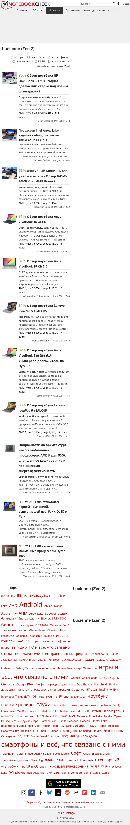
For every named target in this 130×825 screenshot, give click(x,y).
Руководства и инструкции (52, 689)
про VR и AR (29, 766)
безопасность (113, 730)
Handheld (100, 684)
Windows (17, 772)
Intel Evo (112, 689)
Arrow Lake (36, 613)
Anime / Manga (53, 606)
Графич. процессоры (51, 684)
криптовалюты (44, 641)
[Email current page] (102, 792)
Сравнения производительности (87, 10)
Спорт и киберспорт (96, 753)
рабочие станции (39, 772)
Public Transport (68, 721)
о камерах (25, 625)
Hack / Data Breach (80, 684)
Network (82, 716)
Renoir (46, 726)
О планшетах (23, 61)
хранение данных (14, 760)
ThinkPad (71, 760)
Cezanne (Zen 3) (60, 625)
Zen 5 (96, 772)
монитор (8, 716)
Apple (5, 613)
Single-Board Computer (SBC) (49, 736)
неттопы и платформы (107, 711)
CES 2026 (41, 625)
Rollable (26, 731)
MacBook (22, 711)
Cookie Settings (65, 813)
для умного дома (83, 736)
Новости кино (26, 716)
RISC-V (92, 726)
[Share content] (23, 792)
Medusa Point (49, 711)
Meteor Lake (67, 711)
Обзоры (37, 10)
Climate (51, 630)
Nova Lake (95, 716)
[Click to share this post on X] (58, 792)
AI (54, 595)
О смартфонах (59, 57)
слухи (43, 704)
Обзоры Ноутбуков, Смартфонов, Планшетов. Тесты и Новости (58, 802)
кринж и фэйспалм (32, 659)
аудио (62, 613)
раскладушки (71, 659)
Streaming (36, 760)
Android (30, 604)
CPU (28, 641)
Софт (76, 753)
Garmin (75, 678)
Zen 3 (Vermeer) (72, 772)
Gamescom (90, 668)
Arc (15, 613)
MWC (63, 716)
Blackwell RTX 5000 (53, 618)
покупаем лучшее (15, 630)
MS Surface (44, 716)
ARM (23, 613)
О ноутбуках (38, 57)
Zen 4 (87, 772)
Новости (54, 10)
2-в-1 (20, 641)
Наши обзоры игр (69, 668)
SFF (26, 736)
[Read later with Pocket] (76, 792)
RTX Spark (40, 731)
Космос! (50, 613)
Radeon (85, 721)
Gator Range (89, 678)
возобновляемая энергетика (20, 726)
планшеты (54, 759)
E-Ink (45, 654)
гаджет (88, 659)
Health (113, 684)
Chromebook (37, 630)
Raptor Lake (99, 721)
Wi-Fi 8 (105, 766)
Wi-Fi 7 (94, 766)
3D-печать (8, 596)
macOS (34, 711)
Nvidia (108, 716)
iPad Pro (51, 696)
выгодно (19, 647)
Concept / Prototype (42, 636)
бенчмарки (8, 618)
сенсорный (108, 759)
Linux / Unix (60, 705)
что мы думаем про (25, 721)
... (126, 10)
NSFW (41, 61)
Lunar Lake (8, 711)
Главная (21, 10)
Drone (36, 654)
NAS (72, 716)
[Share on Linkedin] (93, 792)
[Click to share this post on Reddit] (67, 792)
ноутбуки (98, 695)
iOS (34, 696)
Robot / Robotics (109, 726)
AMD (13, 605)
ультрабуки (9, 766)
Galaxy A (102, 659)
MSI (55, 716)
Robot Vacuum (10, 731)
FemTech (54, 659)
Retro (55, 726)
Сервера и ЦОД (11, 736)
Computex (22, 636)
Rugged (53, 731)
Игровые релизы (43, 668)
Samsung (85, 731)
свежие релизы (17, 704)
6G (25, 596)
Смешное (78, 689)
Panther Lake (48, 721)
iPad (41, 696)
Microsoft (83, 711)
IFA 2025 (91, 689)
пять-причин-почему (84, 705)
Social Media (61, 753)
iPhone (64, 696)
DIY (16, 654)
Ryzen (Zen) (68, 730)
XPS (57, 772)
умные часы (13, 753)
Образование (100, 654)
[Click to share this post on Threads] (40, 792)
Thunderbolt (88, 760)
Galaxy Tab (22, 668)
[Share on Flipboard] (85, 792)
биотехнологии (28, 618)
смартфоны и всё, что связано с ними (63, 744)
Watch (43, 766)
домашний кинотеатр (16, 689)
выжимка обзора (73, 725)
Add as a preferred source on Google (67, 783)
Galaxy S (7, 668)
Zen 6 (105, 773)
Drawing (26, 654)
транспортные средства (70, 653)
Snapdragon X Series (38, 753)
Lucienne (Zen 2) (110, 705)
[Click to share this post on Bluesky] (49, 792)
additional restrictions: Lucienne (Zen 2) (53, 66)
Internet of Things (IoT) (15, 696)
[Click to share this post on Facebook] (31, 792)
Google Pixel (25, 684)
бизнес (8, 624)
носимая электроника (68, 766)
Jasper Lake (78, 697)
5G (19, 595)
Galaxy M (115, 659)
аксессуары (40, 595)
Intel (102, 689)
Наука (97, 731)
